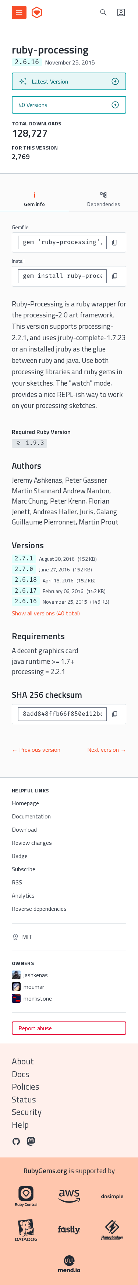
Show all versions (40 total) (46, 613)
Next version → (106, 749)
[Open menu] (19, 12)
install (18, 261)
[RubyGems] (37, 12)
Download (24, 829)
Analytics (23, 895)
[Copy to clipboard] (115, 243)
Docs (20, 1074)
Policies (25, 1086)
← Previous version (36, 749)
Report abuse (35, 1028)
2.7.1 (24, 558)
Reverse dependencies (39, 908)
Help (20, 1124)
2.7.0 (24, 569)
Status (24, 1099)
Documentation (31, 816)
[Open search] (103, 12)
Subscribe (23, 869)
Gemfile (20, 227)
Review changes (32, 842)
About (23, 1061)
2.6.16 (26, 601)
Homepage (25, 803)
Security (27, 1111)
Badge (20, 855)
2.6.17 (26, 590)
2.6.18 (26, 579)
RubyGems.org (45, 1170)
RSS (17, 882)
